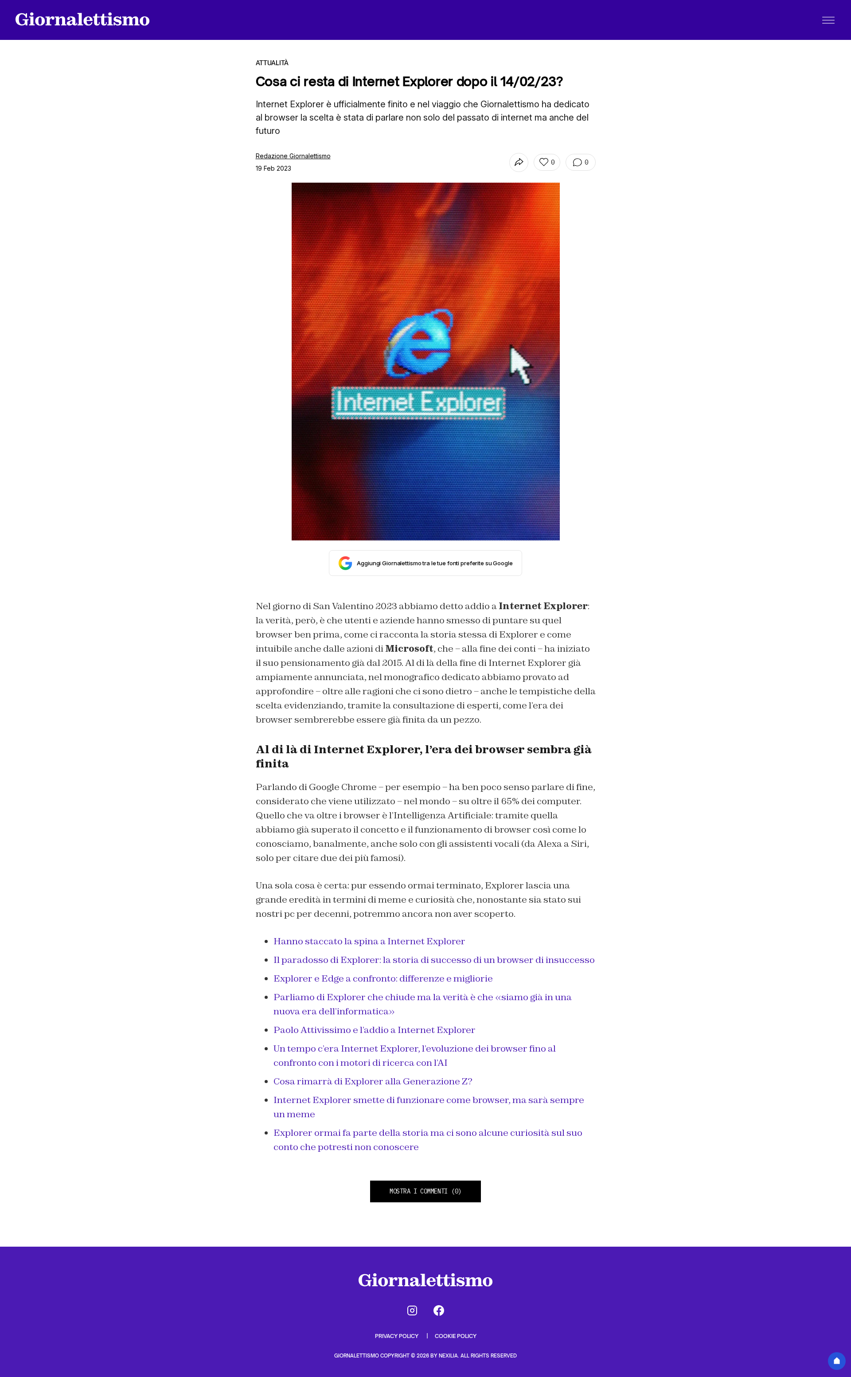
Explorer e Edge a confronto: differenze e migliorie (383, 978)
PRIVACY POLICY (397, 1336)
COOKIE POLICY (455, 1336)
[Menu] (828, 20)
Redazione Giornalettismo (293, 156)
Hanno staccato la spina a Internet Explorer (369, 941)
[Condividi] (518, 162)
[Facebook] (439, 1310)
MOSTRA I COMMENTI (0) (425, 1191)
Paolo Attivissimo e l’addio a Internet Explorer (374, 1030)
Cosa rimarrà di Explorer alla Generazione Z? (372, 1081)
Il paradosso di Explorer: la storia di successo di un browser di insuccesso (434, 960)
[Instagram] (412, 1310)
